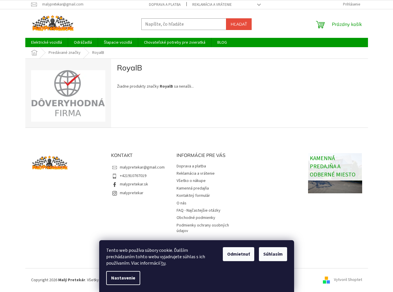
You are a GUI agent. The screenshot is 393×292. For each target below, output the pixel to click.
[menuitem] (46, 42)
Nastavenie (123, 278)
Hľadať (239, 24)
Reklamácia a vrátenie (212, 4)
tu (163, 263)
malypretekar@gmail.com (142, 167)
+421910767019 (133, 176)
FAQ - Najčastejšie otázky (198, 210)
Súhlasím (273, 254)
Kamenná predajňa (193, 188)
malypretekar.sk (134, 184)
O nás (181, 203)
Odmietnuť (238, 254)
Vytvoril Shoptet (348, 280)
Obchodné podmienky (196, 218)
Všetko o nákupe (191, 181)
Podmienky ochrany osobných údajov (203, 228)
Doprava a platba (165, 4)
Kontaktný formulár (193, 196)
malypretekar (131, 193)
